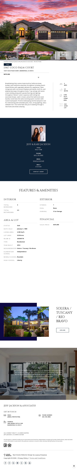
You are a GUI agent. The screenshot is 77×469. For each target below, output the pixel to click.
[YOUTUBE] (17, 462)
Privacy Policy (23, 458)
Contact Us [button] (39, 384)
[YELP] (21, 462)
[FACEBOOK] (5, 462)
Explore (62, 330)
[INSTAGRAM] (9, 462)
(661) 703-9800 (38, 155)
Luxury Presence (41, 455)
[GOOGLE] (25, 462)
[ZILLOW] (29, 462)
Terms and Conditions (37, 458)
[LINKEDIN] (13, 462)
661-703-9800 (46, 417)
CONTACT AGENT (38, 171)
